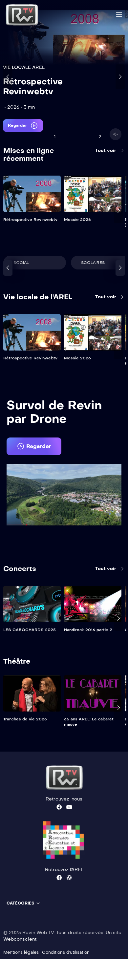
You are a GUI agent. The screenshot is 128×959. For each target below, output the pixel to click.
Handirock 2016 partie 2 (88, 630)
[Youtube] (69, 807)
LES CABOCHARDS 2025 (29, 630)
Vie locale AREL (24, 67)
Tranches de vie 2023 (25, 719)
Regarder (18, 125)
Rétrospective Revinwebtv (33, 86)
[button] (34, 446)
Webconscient (19, 939)
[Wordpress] (69, 877)
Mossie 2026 (77, 219)
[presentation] (7, 76)
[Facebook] (59, 807)
